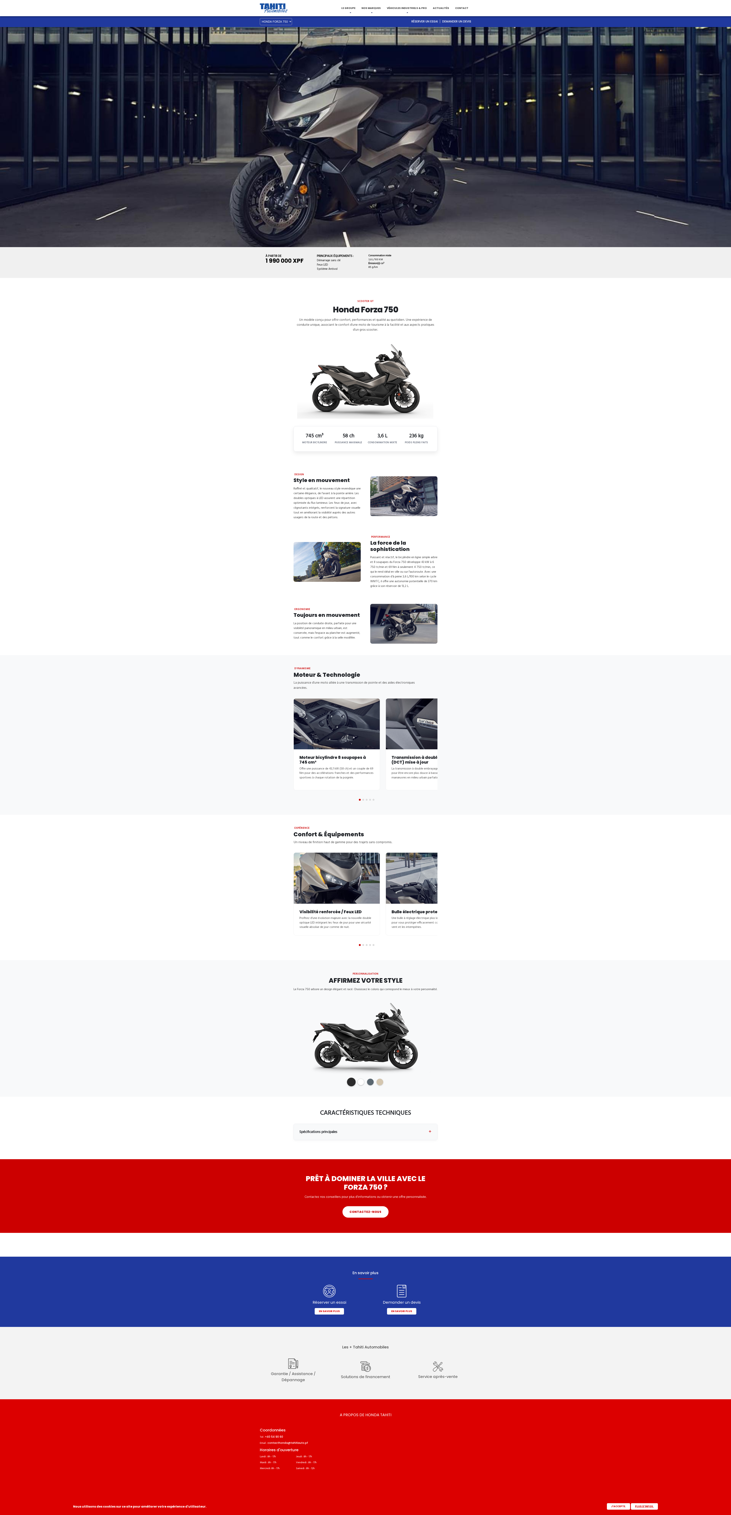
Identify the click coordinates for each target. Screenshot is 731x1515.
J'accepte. (618, 1506)
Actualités (441, 8)
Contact (461, 8)
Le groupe (348, 8)
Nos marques (371, 8)
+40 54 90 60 (274, 1437)
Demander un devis (456, 21)
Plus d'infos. (644, 1506)
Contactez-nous (365, 1212)
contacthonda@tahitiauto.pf (287, 1443)
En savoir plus (329, 1311)
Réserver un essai (424, 21)
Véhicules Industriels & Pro (407, 8)
